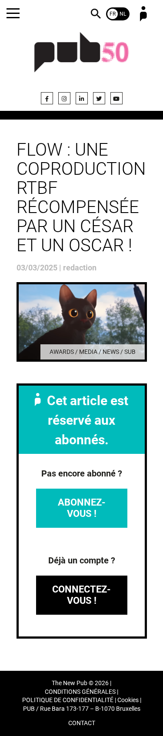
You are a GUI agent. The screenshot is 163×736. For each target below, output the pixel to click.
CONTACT (81, 723)
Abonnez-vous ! (82, 508)
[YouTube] (116, 98)
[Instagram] (64, 98)
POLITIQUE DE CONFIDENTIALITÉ (67, 700)
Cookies (128, 700)
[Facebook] (47, 98)
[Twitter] (99, 98)
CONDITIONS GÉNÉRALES (80, 692)
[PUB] (82, 57)
